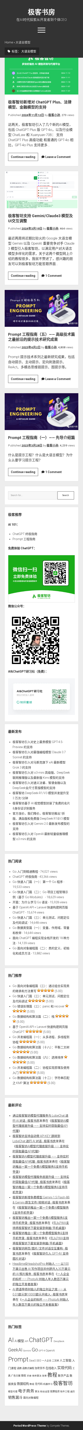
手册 (29, 1375)
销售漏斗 (15, 1397)
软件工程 (65, 1391)
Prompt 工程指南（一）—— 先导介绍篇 (42, 411)
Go (35, 1350)
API (26, 1341)
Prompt (18, 1359)
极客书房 (41, 12)
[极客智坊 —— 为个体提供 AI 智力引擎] (41, 601)
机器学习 (48, 1384)
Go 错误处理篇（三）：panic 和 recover (38, 1006)
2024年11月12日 (32, 115)
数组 (32, 1384)
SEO (38, 1360)
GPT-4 (42, 1350)
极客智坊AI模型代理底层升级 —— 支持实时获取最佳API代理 (41, 1126)
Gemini (27, 1350)
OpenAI (50, 1350)
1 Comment (53, 275)
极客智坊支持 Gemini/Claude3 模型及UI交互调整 (42, 189)
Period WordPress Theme (29, 1425)
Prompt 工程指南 (24, 539)
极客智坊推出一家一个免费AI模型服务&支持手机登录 (41, 1166)
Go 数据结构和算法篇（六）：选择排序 (38, 1057)
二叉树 (55, 1360)
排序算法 (37, 1375)
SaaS (32, 1360)
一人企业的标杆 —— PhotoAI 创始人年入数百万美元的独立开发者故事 (41, 1279)
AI (11, 1340)
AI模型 (19, 1341)
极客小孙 (54, 115)
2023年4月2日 (31, 347)
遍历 (72, 1391)
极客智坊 (63, 1383)
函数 (19, 1368)
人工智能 (66, 1360)
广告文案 (15, 1375)
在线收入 (51, 1368)
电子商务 (26, 1391)
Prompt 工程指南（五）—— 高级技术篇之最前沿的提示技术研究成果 (42, 308)
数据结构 (23, 1384)
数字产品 (63, 1375)
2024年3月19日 (31, 228)
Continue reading (24, 158)
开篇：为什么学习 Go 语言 (30, 902)
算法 (37, 1391)
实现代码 (64, 1368)
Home (9, 42)
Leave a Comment (58, 157)
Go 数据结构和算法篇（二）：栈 (33, 1016)
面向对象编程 (31, 1397)
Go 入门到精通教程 (25, 871)
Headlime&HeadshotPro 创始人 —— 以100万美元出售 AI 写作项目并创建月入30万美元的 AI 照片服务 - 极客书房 (41, 1269)
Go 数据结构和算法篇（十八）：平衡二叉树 (41, 1047)
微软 (23, 1375)
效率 (44, 1375)
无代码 (39, 1384)
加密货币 (40, 1368)
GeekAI (15, 1350)
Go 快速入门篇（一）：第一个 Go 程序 (38, 882)
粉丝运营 (45, 1391)
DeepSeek (59, 1341)
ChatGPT (41, 1340)
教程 (52, 1375)
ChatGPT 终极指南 (25, 534)
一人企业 (46, 1360)
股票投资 (55, 1391)
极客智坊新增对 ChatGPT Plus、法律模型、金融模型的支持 (42, 76)
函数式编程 (28, 1368)
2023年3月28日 (31, 445)
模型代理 (12, 1391)
